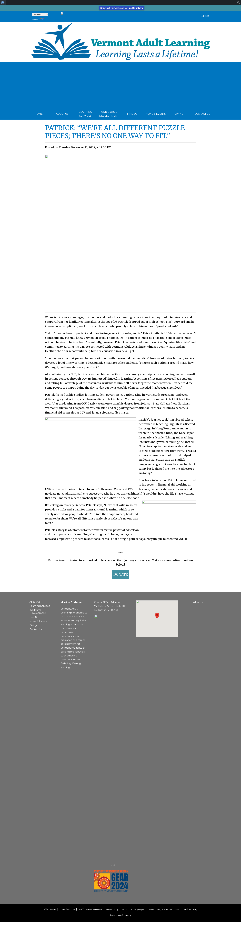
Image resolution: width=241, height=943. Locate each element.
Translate (51, 18)
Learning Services (85, 113)
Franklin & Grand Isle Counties (90, 909)
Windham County (190, 909)
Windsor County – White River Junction (164, 909)
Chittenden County (67, 909)
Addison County (50, 909)
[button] (157, 616)
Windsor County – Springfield (133, 909)
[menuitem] (3, 2)
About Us (62, 113)
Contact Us (202, 113)
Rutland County (112, 909)
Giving (178, 113)
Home (39, 113)
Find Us (132, 113)
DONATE (120, 574)
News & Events (155, 113)
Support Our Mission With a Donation (121, 8)
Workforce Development (109, 113)
